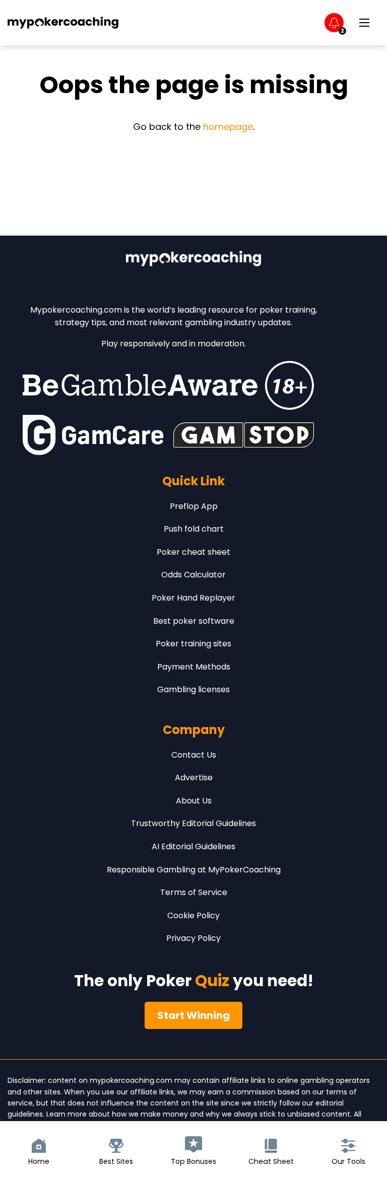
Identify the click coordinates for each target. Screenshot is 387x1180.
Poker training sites (193, 643)
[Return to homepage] (63, 22)
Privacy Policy (193, 938)
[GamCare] (93, 435)
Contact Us (193, 755)
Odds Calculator (193, 574)
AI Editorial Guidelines (193, 846)
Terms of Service (193, 892)
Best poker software (193, 621)
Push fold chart (194, 529)
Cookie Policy (193, 915)
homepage (228, 126)
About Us (194, 800)
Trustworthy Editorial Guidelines (193, 823)
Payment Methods (193, 667)
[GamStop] (243, 435)
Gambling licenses (193, 689)
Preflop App (194, 506)
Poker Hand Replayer (193, 598)
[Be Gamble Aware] (168, 385)
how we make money (150, 1114)
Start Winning (193, 1015)
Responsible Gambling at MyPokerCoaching (194, 869)
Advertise (194, 777)
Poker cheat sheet (193, 552)
